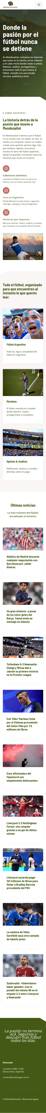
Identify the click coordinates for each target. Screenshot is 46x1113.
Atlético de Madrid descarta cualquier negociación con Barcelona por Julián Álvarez (23, 562)
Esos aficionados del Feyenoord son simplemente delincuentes (22, 777)
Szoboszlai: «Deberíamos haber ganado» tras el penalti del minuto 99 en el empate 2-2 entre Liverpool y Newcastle (23, 990)
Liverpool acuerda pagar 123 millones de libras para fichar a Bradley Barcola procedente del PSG (22, 883)
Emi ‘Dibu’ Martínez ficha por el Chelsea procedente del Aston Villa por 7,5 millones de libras (22, 724)
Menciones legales (30, 1099)
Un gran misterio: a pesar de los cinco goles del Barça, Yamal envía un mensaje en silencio (21, 616)
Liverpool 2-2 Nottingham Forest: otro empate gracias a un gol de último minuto (22, 828)
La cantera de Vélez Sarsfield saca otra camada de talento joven (23, 935)
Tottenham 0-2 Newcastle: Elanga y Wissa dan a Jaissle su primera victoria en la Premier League (22, 669)
